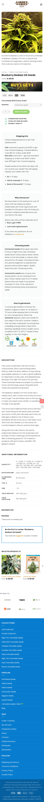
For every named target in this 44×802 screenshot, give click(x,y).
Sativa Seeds (7, 687)
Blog (3, 708)
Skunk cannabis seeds (11, 666)
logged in (19, 536)
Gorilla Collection (9, 633)
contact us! (19, 234)
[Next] (42, 570)
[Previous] (1, 570)
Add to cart (21, 111)
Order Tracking (8, 721)
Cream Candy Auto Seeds (11, 577)
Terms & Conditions (10, 766)
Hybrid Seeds (7, 700)
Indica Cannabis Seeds (18, 72)
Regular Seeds (7, 696)
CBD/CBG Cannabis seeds (12, 642)
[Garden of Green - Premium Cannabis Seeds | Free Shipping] (22, 4)
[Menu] (3, 4)
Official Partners (8, 741)
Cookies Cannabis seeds (12, 650)
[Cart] (41, 4)
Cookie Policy (7, 774)
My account (7, 725)
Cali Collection (8, 629)
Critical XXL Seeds (29, 577)
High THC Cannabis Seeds (12, 638)
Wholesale (6, 745)
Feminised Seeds (8, 679)
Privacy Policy (7, 770)
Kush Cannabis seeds (10, 662)
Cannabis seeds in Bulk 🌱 (12, 704)
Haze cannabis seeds (10, 654)
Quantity (5, 104)
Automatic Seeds (9, 691)
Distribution (6, 749)
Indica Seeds (7, 683)
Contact (5, 737)
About (4, 733)
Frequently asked (9, 729)
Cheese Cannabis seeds (12, 646)
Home (4, 72)
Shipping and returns (10, 762)
